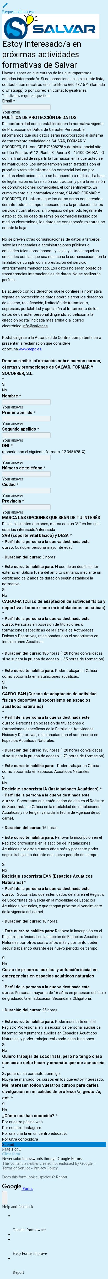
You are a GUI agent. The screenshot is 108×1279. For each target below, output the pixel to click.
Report (61, 1177)
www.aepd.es (30, 349)
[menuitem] (59, 1222)
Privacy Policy (46, 1168)
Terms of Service (16, 1168)
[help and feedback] (4, 1197)
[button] (54, 8)
